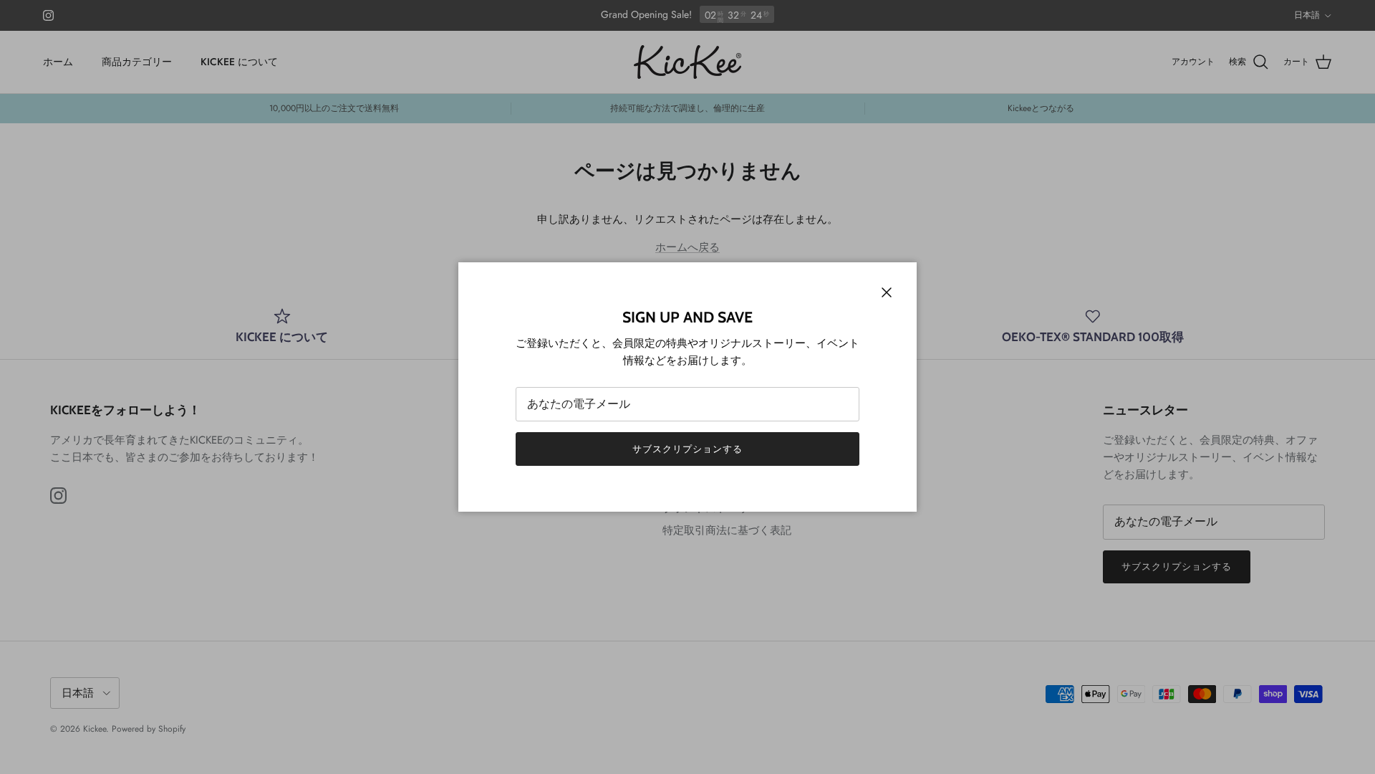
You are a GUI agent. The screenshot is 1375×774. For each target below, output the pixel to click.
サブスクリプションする (687, 449)
